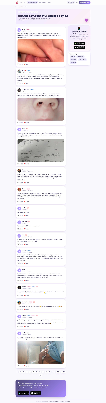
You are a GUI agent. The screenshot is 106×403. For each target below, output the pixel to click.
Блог (49, 2)
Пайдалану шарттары (65, 401)
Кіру (77, 2)
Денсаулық (73, 62)
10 (49, 372)
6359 (63, 372)
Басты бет (23, 2)
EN (73, 2)
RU (68, 2)
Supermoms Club (19, 6)
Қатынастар (73, 59)
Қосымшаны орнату (84, 2)
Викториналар (42, 2)
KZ (71, 2)
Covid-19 (73, 56)
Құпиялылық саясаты (54, 401)
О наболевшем (80, 56)
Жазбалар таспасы (32, 2)
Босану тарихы (82, 59)
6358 (58, 372)
